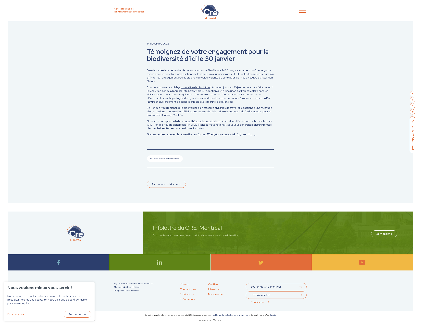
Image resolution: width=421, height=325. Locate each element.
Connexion (257, 302)
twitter (261, 262)
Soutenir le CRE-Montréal (412, 135)
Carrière (213, 284)
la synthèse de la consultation (202, 121)
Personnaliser (15, 314)
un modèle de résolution (195, 87)
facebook (59, 262)
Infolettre (213, 289)
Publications (187, 294)
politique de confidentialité (71, 299)
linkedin (160, 262)
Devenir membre (260, 295)
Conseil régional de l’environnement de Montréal (129, 10)
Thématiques (188, 289)
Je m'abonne (384, 233)
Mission (184, 284)
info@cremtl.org (192, 91)
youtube (362, 262)
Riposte (273, 315)
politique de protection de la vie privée (230, 315)
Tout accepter (77, 314)
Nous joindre (215, 294)
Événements (187, 299)
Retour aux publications (166, 184)
